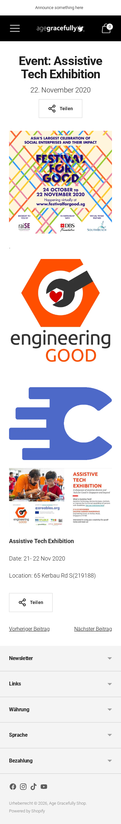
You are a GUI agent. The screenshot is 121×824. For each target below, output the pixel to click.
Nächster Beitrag (93, 629)
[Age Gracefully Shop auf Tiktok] (33, 788)
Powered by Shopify (27, 811)
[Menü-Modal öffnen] (15, 28)
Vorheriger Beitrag (29, 629)
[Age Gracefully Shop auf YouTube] (44, 788)
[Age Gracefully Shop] (60, 28)
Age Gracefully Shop (67, 803)
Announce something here (59, 7)
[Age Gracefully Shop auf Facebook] (13, 788)
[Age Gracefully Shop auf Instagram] (23, 788)
